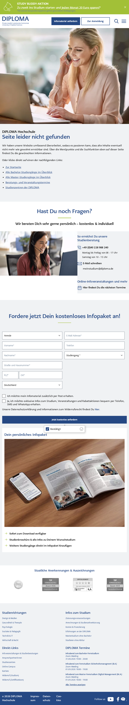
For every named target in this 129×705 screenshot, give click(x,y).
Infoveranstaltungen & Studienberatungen (20, 653)
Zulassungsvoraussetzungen (78, 618)
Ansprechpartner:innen (12, 658)
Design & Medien (9, 618)
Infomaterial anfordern (65, 21)
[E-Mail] (79, 266)
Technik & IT (7, 636)
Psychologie (7, 627)
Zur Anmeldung (95, 21)
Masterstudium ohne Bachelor (78, 636)
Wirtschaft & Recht (10, 640)
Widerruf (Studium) (10, 675)
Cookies (59, 698)
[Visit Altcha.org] (81, 429)
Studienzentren (8, 662)
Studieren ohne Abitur (75, 640)
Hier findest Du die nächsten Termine (104, 287)
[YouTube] (111, 699)
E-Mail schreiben (92, 263)
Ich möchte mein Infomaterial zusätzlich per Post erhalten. (40, 396)
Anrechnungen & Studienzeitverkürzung (83, 622)
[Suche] (116, 21)
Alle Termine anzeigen (75, 684)
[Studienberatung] (79, 288)
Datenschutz (47, 698)
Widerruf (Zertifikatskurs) (13, 680)
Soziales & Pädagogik (11, 631)
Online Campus (8, 666)
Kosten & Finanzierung (75, 627)
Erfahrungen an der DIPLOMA (78, 631)
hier (97, 409)
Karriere (5, 671)
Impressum (35, 698)
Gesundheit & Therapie (12, 622)
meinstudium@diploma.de (98, 268)
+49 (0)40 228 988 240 (95, 247)
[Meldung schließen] (125, 7)
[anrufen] (79, 252)
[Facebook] (118, 699)
